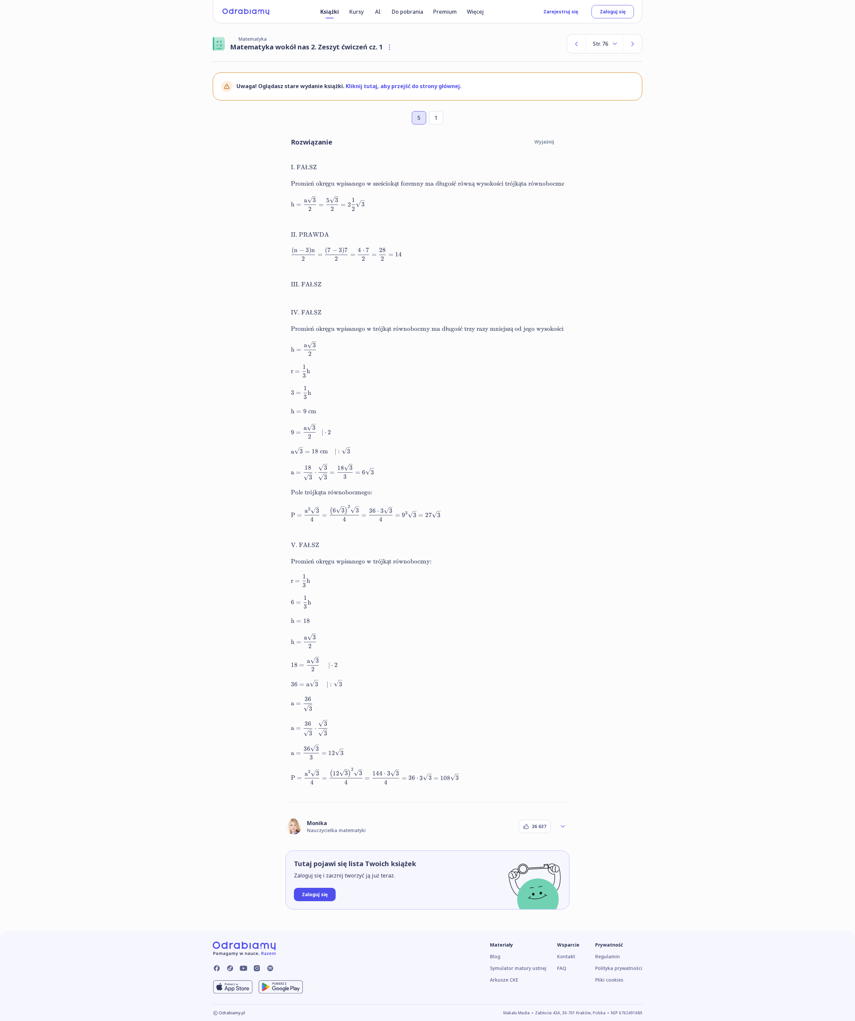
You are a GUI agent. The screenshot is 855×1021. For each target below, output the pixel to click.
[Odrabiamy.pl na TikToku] (230, 968)
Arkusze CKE (504, 980)
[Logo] (246, 11)
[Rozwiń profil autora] (562, 826)
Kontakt (566, 956)
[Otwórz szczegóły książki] (389, 47)
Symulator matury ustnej (518, 968)
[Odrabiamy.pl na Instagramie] (257, 968)
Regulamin (607, 956)
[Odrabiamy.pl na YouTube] (243, 968)
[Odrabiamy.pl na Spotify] (270, 968)
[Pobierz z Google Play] (280, 987)
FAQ (561, 968)
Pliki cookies (609, 980)
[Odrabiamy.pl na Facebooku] (217, 968)
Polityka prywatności (618, 968)
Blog (495, 956)
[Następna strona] (633, 44)
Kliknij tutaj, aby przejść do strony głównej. (403, 86)
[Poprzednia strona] (576, 44)
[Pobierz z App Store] (233, 987)
